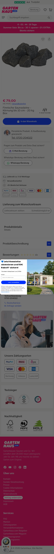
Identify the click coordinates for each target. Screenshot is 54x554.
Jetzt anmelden (13, 282)
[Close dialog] (52, 261)
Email (2, 274)
